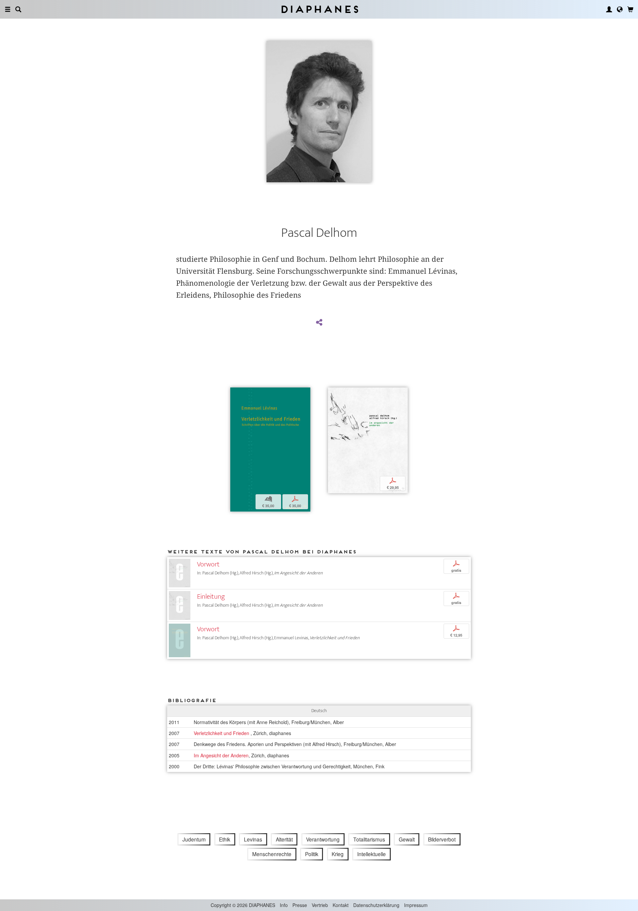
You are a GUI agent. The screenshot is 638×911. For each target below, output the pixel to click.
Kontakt (341, 905)
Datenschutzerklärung (376, 905)
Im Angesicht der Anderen (221, 755)
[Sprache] (620, 9)
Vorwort (208, 564)
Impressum (416, 905)
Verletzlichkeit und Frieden (222, 733)
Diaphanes (319, 9)
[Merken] (235, 393)
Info (284, 905)
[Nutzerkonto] (609, 9)
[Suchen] (18, 9)
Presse (299, 905)
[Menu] (8, 9)
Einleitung (211, 596)
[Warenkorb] (630, 9)
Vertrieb (320, 905)
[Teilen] (319, 322)
